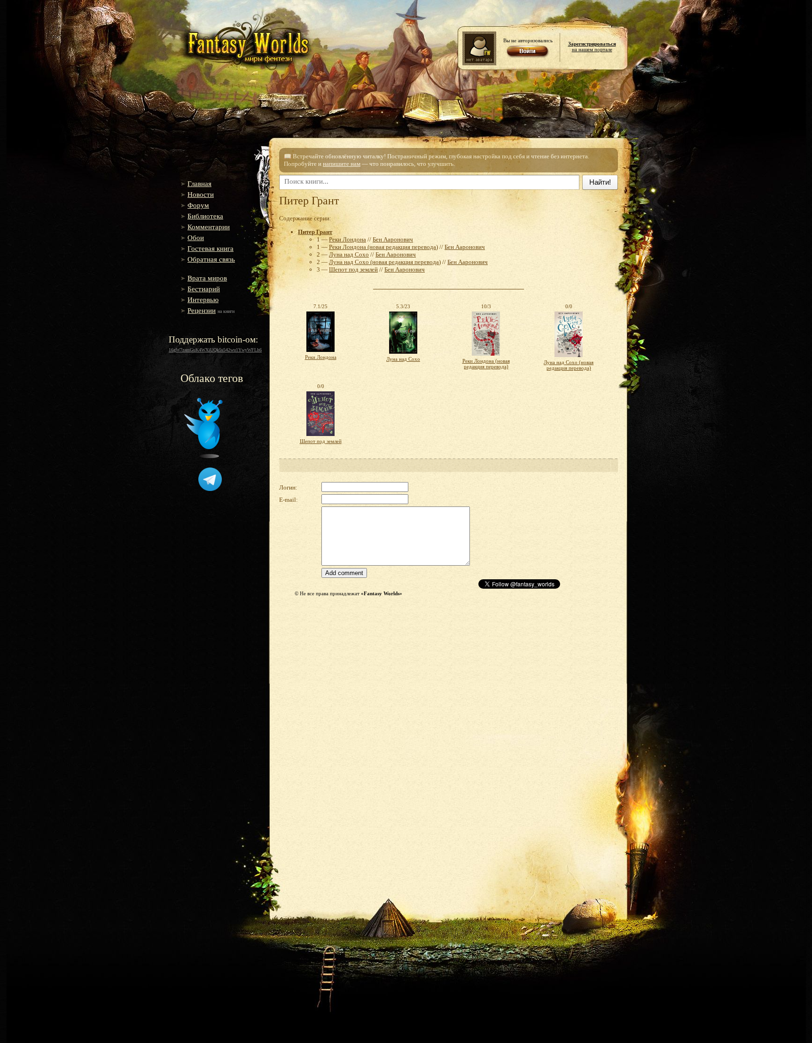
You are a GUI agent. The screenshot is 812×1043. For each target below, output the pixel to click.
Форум (198, 205)
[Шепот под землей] (320, 436)
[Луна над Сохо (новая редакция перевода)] (568, 357)
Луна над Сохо (349, 254)
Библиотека (205, 216)
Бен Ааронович (393, 239)
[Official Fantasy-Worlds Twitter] (203, 456)
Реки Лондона (347, 239)
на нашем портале (592, 46)
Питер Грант (315, 231)
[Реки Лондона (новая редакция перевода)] (485, 356)
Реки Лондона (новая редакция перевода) (383, 246)
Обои (195, 237)
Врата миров (207, 278)
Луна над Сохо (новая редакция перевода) (385, 261)
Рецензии (201, 310)
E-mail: (288, 499)
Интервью (203, 300)
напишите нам (341, 163)
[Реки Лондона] (320, 352)
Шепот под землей (353, 269)
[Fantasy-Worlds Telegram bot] (210, 489)
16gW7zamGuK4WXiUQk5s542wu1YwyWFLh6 (215, 349)
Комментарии (208, 227)
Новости (200, 194)
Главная (199, 183)
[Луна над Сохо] (403, 354)
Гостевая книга (210, 248)
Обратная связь (211, 259)
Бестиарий (203, 289)
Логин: (288, 487)
